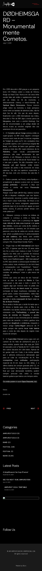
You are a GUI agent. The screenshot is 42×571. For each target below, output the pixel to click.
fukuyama (6, 121)
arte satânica (11, 237)
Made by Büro (21, 566)
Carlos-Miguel (20, 326)
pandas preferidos (10, 185)
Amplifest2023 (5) (11, 433)
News (5, 389)
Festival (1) (8, 451)
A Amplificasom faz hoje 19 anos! (15, 472)
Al (19, 193)
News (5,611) (8, 456)
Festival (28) (9, 447)
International (25, 246)
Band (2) (7, 442)
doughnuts (15, 323)
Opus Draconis (27, 382)
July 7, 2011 (7, 43)
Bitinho (29, 280)
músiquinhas (8, 360)
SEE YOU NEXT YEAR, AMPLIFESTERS (16, 480)
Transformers (25, 296)
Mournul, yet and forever (14, 165)
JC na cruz (7, 173)
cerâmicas (25, 323)
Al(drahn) (6, 152)
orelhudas (24, 360)
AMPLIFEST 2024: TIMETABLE (15, 487)
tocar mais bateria (31, 328)
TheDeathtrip (21, 312)
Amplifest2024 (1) (11, 438)
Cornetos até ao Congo (17, 133)
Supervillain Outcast (15, 339)
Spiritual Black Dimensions (14, 105)
